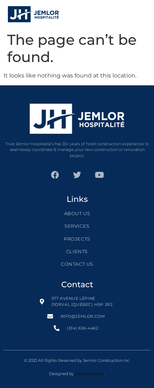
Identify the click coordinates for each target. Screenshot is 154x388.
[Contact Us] (77, 267)
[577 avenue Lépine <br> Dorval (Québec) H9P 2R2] (77, 304)
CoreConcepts (89, 373)
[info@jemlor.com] (77, 319)
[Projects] (77, 242)
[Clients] (77, 254)
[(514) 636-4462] (77, 331)
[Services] (77, 229)
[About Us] (77, 216)
